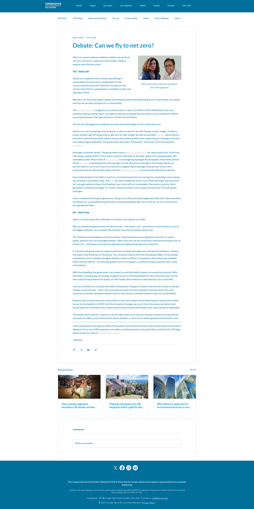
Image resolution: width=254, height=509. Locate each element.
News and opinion (97, 18)
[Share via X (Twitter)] (81, 349)
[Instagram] (128, 467)
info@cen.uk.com (160, 498)
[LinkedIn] (135, 467)
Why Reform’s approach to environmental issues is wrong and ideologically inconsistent (174, 405)
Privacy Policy (148, 502)
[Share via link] (95, 349)
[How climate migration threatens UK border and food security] (79, 387)
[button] (93, 5)
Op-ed (115, 18)
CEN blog (77, 18)
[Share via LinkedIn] (88, 349)
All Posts (62, 18)
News (146, 18)
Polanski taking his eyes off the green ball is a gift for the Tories (125, 405)
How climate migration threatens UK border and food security (79, 405)
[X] (115, 467)
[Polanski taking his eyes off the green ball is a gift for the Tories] (127, 387)
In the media (131, 18)
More (177, 18)
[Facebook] (122, 467)
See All (193, 369)
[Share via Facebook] (74, 349)
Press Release (162, 18)
